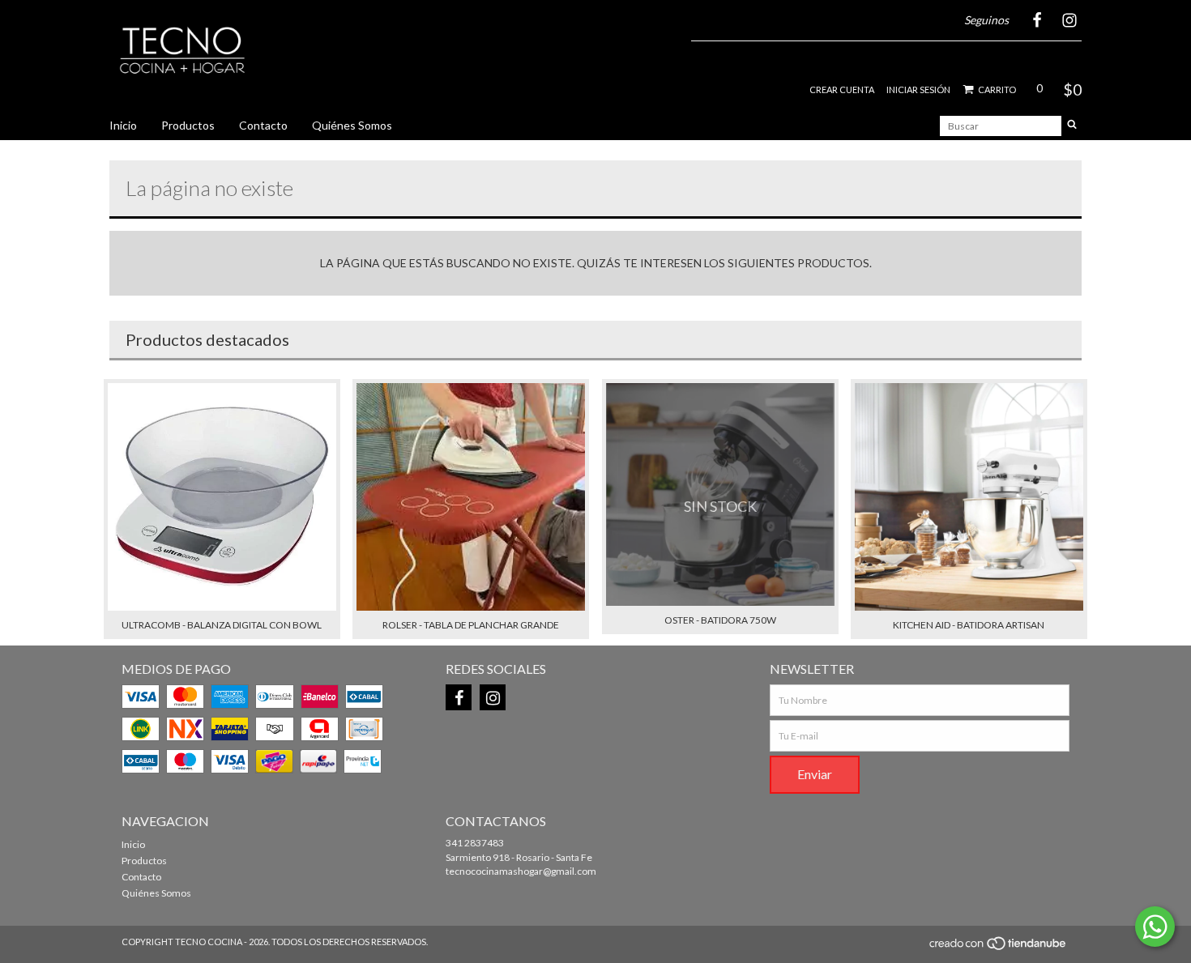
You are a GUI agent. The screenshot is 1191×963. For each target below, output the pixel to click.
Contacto (263, 125)
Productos (188, 125)
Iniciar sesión (918, 89)
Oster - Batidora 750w (720, 620)
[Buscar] (1071, 126)
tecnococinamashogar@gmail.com (521, 871)
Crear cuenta (841, 89)
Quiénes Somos (352, 125)
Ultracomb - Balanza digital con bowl (222, 625)
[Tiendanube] (998, 948)
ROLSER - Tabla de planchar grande (470, 625)
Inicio (123, 125)
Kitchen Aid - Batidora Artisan (968, 625)
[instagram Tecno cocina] (493, 697)
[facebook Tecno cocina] (459, 697)
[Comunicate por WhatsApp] (1155, 926)
